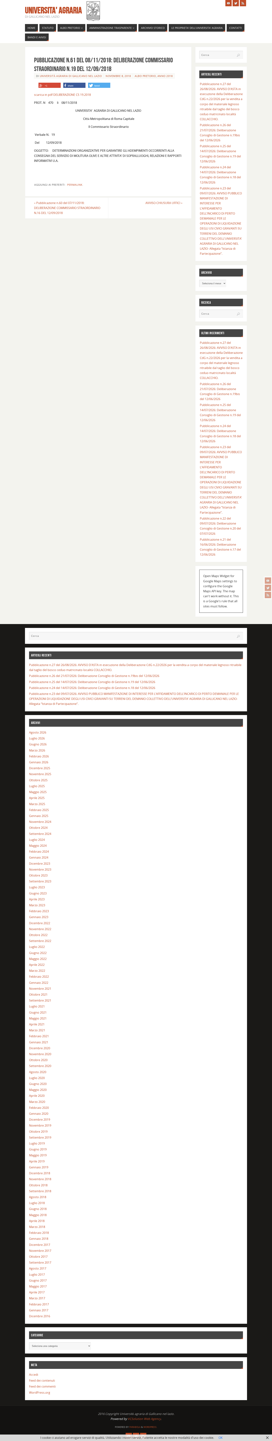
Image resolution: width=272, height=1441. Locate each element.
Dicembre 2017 (39, 1245)
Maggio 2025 (38, 792)
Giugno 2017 (38, 1280)
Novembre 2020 (40, 1054)
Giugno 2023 (38, 893)
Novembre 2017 (40, 1251)
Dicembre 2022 (39, 923)
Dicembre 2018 (39, 1173)
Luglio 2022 (37, 947)
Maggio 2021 (38, 1018)
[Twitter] (268, 588)
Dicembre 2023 (39, 864)
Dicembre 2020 (39, 1048)
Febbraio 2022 (39, 977)
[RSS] (268, 595)
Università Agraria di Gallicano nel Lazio (71, 76)
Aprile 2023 (37, 899)
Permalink (75, 184)
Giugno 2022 (38, 953)
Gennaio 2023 (38, 917)
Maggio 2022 (38, 959)
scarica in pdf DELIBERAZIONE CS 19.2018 (62, 95)
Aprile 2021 (37, 1024)
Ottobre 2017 (38, 1257)
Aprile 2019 (37, 1161)
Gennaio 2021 (38, 1042)
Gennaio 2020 (38, 1114)
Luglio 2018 (37, 1203)
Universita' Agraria (53, 10)
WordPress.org (39, 1393)
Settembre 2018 (40, 1191)
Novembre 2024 (40, 822)
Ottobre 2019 (38, 1132)
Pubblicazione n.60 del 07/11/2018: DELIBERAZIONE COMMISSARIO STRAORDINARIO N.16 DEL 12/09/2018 (67, 208)
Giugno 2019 (38, 1149)
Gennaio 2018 (38, 1239)
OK (221, 1438)
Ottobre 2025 (38, 780)
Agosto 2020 (37, 1072)
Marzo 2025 (37, 804)
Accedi (33, 1375)
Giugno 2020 (38, 1084)
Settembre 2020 (40, 1066)
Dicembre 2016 (39, 1316)
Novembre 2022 (40, 929)
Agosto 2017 (37, 1268)
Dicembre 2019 (39, 1120)
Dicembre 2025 (39, 768)
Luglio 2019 (37, 1143)
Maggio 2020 (38, 1090)
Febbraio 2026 (39, 756)
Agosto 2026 (37, 732)
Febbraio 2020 (39, 1108)
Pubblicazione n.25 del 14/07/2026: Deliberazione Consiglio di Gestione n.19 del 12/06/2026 (92, 682)
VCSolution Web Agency (144, 1419)
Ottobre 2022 (38, 935)
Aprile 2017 (37, 1292)
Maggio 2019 (38, 1155)
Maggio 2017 (38, 1286)
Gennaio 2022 (38, 983)
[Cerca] (238, 55)
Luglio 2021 (37, 1006)
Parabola (135, 1427)
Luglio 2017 (37, 1275)
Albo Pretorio (145, 76)
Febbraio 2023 (39, 911)
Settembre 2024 (40, 834)
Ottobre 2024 (38, 828)
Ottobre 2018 (38, 1185)
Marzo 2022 (37, 971)
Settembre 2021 (40, 1000)
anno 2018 (165, 76)
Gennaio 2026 (38, 762)
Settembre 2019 (40, 1137)
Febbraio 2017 (39, 1304)
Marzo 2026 (37, 750)
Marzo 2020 (37, 1102)
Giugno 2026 (38, 744)
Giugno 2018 (38, 1209)
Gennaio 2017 (38, 1310)
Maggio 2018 (38, 1215)
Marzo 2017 (37, 1298)
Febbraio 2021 (39, 1036)
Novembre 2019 (40, 1125)
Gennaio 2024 (38, 857)
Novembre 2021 (40, 989)
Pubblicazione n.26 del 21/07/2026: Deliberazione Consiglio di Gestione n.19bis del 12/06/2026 (94, 676)
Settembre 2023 (40, 881)
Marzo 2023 (37, 905)
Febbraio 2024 (39, 852)
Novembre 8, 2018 (118, 76)
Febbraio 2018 (39, 1233)
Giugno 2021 (38, 1012)
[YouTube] (268, 580)
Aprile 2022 (37, 965)
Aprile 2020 (37, 1096)
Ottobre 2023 (38, 875)
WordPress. (150, 1427)
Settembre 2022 (40, 941)
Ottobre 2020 (38, 1060)
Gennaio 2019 (38, 1167)
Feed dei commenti (42, 1386)
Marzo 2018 (37, 1227)
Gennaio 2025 (38, 816)
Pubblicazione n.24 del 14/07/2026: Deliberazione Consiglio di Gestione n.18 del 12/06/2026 (92, 688)
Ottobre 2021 (38, 994)
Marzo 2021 (37, 1030)
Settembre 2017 (40, 1262)
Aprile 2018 (37, 1221)
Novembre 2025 (40, 774)
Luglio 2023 (37, 887)
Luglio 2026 (37, 738)
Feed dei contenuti (42, 1380)
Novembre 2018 (40, 1179)
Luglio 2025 (37, 786)
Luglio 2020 (37, 1078)
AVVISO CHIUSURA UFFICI (163, 203)
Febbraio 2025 (39, 810)
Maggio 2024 (38, 846)
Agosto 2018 (37, 1197)
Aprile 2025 (37, 798)
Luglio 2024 (37, 840)
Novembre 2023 (40, 869)
